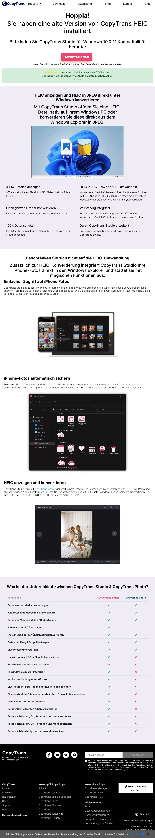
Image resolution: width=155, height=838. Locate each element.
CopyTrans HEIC (94, 796)
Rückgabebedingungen (98, 819)
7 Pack (42, 788)
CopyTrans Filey (94, 792)
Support (128, 3)
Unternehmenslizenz (14, 815)
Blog (148, 3)
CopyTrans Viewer (45, 488)
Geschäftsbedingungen (98, 810)
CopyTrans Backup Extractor (55, 796)
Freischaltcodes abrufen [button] (136, 788)
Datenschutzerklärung (97, 814)
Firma (88, 806)
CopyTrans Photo (48, 800)
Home (5, 788)
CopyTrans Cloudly (49, 817)
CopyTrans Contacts (50, 792)
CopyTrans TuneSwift (51, 813)
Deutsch (144, 814)
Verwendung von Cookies (99, 823)
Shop (108, 3)
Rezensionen (85, 3)
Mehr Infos (136, 834)
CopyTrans (45, 809)
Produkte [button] (32, 3)
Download (59, 3)
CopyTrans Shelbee (50, 805)
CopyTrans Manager (96, 788)
